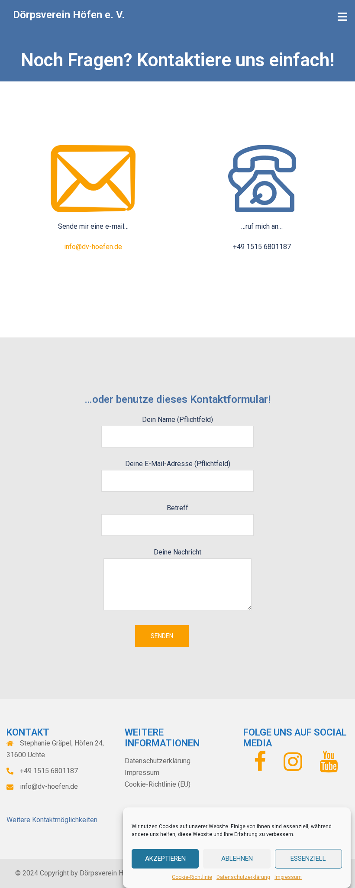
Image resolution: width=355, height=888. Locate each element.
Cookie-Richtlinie (192, 877)
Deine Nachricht (177, 552)
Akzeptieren (165, 858)
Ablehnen (237, 858)
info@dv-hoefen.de (93, 247)
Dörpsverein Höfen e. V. (69, 15)
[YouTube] (329, 767)
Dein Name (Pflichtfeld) (177, 419)
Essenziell (308, 858)
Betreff (177, 508)
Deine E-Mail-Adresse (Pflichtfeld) (177, 464)
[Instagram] (293, 767)
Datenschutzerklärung (243, 877)
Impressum (288, 877)
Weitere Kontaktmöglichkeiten (51, 820)
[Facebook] (260, 767)
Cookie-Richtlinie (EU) (157, 784)
